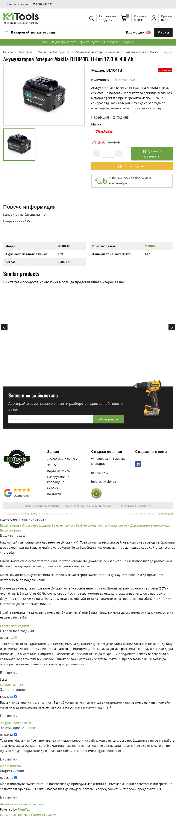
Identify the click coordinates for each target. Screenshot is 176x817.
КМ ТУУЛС (31, 513)
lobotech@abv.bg (103, 482)
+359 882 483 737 (42, 4)
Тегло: (10, 262)
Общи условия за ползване (42, 505)
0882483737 (99, 473)
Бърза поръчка (134, 166)
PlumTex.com (165, 513)
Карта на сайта (58, 471)
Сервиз (52, 488)
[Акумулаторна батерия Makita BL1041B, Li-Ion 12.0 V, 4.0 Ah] (44, 95)
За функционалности (91, 525)
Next (171, 327)
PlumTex (24, 809)
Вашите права (10, 525)
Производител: (104, 246)
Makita (150, 246)
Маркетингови (118, 525)
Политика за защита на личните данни (89, 505)
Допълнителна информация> (22, 804)
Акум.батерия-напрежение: (27, 254)
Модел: (11, 246)
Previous (4, 327)
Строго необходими (36, 525)
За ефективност (63, 525)
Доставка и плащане (62, 459)
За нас (52, 465)
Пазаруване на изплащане (58, 479)
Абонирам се (108, 419)
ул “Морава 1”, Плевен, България (108, 461)
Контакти (54, 494)
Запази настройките (15, 814)
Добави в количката (152, 153)
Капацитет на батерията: (112, 254)
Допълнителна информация (151, 525)
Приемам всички (43, 814)
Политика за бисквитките (134, 505)
